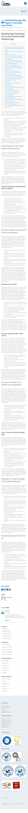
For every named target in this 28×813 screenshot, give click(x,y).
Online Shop (7, 81)
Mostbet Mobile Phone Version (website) (13, 96)
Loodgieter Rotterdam (6, 636)
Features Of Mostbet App (10, 74)
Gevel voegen (5, 667)
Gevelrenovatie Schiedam (7, 649)
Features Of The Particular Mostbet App (13, 66)
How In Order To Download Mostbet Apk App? (14, 99)
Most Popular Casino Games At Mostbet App (14, 47)
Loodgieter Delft (5, 628)
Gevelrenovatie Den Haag (7, 654)
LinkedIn (7, 589)
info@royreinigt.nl (7, 712)
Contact (4, 805)
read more (7, 620)
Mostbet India (12, 27)
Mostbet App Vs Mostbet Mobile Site (12, 102)
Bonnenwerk (4, 686)
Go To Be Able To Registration (11, 93)
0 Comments (19, 27)
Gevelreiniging (5, 660)
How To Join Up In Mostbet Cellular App (13, 72)
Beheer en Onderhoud (6, 678)
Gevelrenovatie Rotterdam (7, 652)
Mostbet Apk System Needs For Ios (12, 65)
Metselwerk (4, 672)
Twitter (5, 589)
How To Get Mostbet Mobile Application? (13, 60)
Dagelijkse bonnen (5, 683)
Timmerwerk (4, 691)
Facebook (2, 589)
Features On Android (9, 101)
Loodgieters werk (5, 688)
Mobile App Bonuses (9, 95)
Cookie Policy (13, 803)
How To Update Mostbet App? (11, 104)
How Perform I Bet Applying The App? (12, 71)
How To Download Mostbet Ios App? (12, 92)
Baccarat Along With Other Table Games (13, 56)
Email (10, 589)
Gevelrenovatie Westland (7, 647)
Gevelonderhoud (5, 670)
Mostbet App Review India (10, 98)
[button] (9, 622)
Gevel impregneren (6, 665)
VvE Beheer (4, 681)
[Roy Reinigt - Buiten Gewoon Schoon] (5, 3)
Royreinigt (6, 27)
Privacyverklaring (6, 803)
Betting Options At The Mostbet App (12, 83)
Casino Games (8, 84)
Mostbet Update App (9, 86)
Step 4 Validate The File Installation (12, 90)
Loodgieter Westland (6, 631)
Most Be (7, 610)
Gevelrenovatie (5, 663)
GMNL (6, 798)
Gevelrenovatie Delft (6, 644)
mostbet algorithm (12, 222)
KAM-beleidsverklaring (21, 803)
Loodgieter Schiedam (6, 633)
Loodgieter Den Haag (6, 638)
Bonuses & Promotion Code (10, 54)
